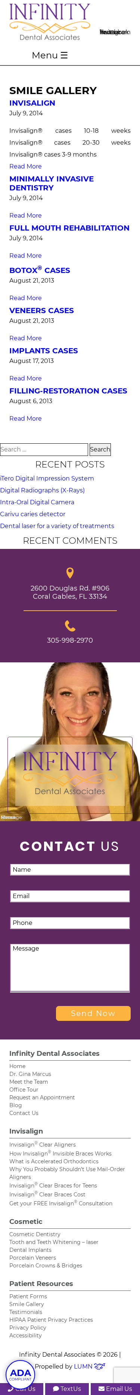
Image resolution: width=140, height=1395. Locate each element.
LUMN (84, 1366)
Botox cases (39, 270)
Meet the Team (28, 1082)
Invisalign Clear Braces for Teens (53, 1185)
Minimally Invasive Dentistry (51, 183)
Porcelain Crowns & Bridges (45, 1265)
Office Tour (23, 1089)
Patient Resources (41, 1284)
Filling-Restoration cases (68, 390)
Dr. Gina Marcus (30, 1074)
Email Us (118, 1388)
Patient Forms (28, 1296)
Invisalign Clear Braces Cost (47, 1194)
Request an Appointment (42, 1097)
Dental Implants (30, 1250)
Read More (25, 166)
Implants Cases (43, 350)
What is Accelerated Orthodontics (54, 1161)
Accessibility (25, 1335)
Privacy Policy (27, 1327)
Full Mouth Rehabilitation (69, 228)
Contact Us (23, 1113)
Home (17, 1066)
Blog (15, 1105)
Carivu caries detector (32, 514)
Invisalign (32, 103)
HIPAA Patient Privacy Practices (51, 1320)
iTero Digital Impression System (47, 478)
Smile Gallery (26, 1304)
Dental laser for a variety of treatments (57, 526)
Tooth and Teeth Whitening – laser (54, 1242)
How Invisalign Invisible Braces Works (60, 1153)
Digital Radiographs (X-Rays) (42, 490)
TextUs (70, 1388)
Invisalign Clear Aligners (42, 1144)
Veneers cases (41, 310)
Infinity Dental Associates (54, 1054)
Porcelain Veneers (32, 1257)
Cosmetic (26, 1222)
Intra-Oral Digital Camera (37, 502)
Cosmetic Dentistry (34, 1234)
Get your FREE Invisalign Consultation (60, 1203)
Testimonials (25, 1312)
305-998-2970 (70, 640)
